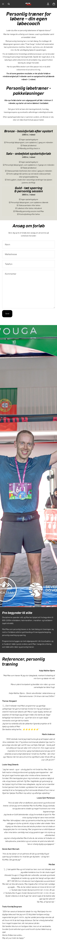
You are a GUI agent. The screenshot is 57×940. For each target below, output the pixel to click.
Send (7, 313)
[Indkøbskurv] (54, 4)
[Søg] (9, 4)
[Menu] (3, 4)
